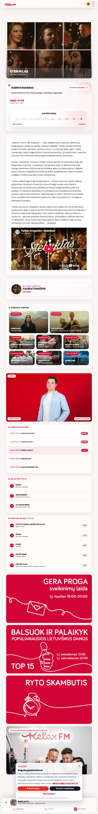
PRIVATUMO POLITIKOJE (65, 783)
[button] (49, 119)
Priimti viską (33, 788)
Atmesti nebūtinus (65, 788)
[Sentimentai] (80, 809)
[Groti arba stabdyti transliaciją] (6, 802)
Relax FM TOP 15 (18, 479)
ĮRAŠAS (84, 433)
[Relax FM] (18, 809)
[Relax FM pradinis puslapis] (9, 4)
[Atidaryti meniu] (93, 4)
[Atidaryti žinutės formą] (49, 599)
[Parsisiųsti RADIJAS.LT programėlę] (88, 4)
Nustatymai (49, 794)
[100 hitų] (49, 809)
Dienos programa (20, 427)
